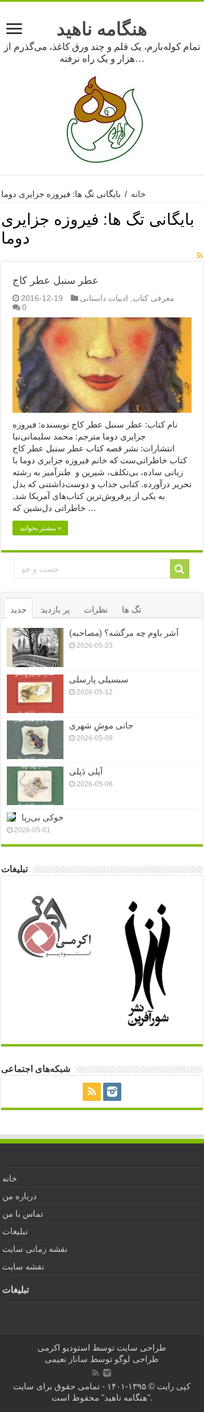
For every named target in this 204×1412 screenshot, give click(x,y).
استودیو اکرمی (63, 1347)
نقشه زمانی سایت (34, 1249)
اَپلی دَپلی (86, 771)
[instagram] (112, 1092)
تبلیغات (15, 1231)
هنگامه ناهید (102, 29)
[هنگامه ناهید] (102, 119)
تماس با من (22, 1213)
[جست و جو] (179, 569)
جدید (18, 609)
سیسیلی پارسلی (99, 679)
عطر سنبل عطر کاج (55, 280)
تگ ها (131, 609)
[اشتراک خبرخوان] (200, 255)
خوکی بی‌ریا (42, 817)
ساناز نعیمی (66, 1359)
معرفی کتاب (154, 298)
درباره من (19, 1196)
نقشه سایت (23, 1266)
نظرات (96, 609)
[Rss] (92, 1092)
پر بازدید (55, 609)
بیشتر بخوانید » (40, 528)
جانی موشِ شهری (101, 725)
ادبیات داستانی (104, 298)
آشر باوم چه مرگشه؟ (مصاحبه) (123, 633)
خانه (138, 194)
